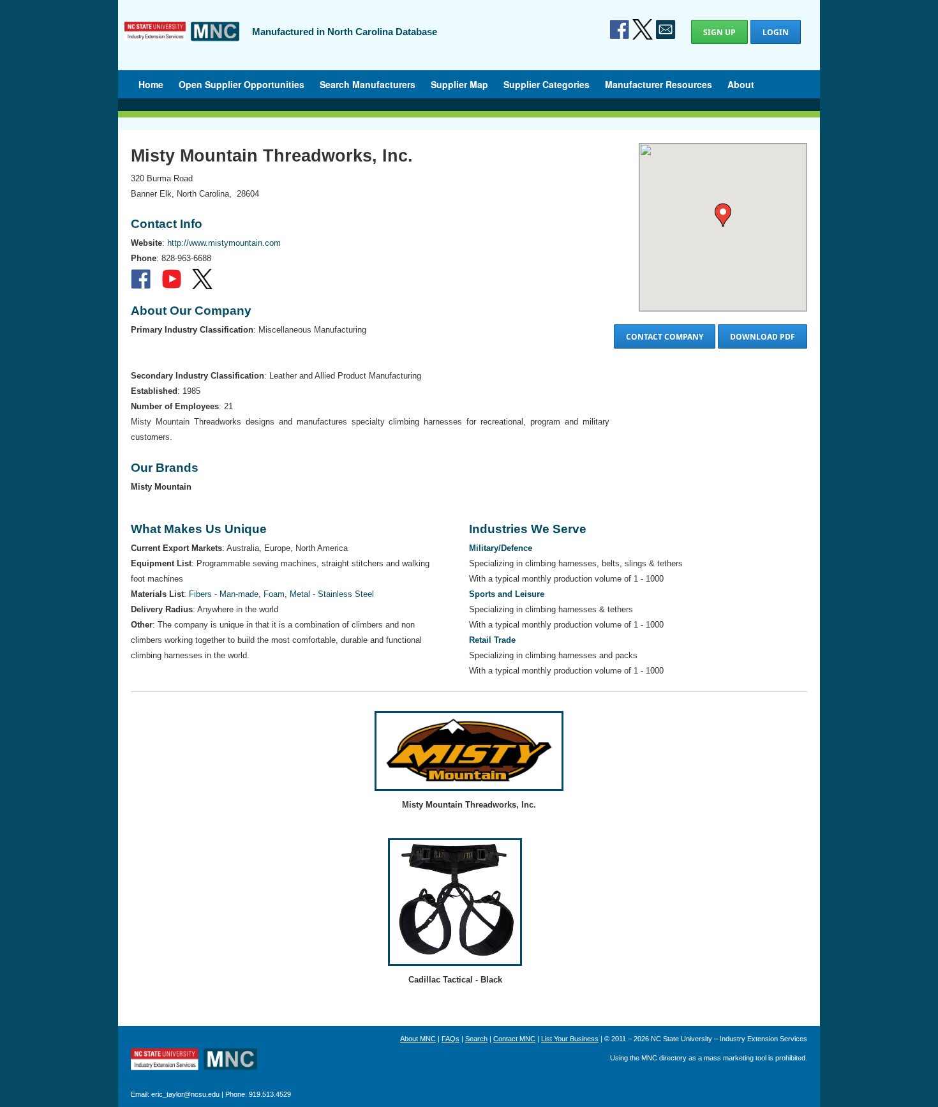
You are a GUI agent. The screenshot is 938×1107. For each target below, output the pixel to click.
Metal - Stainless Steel (332, 594)
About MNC (418, 1039)
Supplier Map (459, 84)
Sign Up (719, 32)
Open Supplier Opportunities (241, 84)
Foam (274, 594)
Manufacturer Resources (658, 84)
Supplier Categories (546, 84)
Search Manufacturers (367, 84)
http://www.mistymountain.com (224, 243)
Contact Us (665, 29)
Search (476, 1039)
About (740, 84)
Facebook (619, 29)
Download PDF (762, 336)
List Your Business (570, 1039)
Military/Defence (500, 548)
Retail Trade (492, 640)
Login (776, 32)
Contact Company (664, 336)
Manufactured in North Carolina (181, 40)
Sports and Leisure (506, 594)
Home (150, 84)
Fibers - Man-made (223, 594)
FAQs (450, 1039)
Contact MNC (514, 1039)
